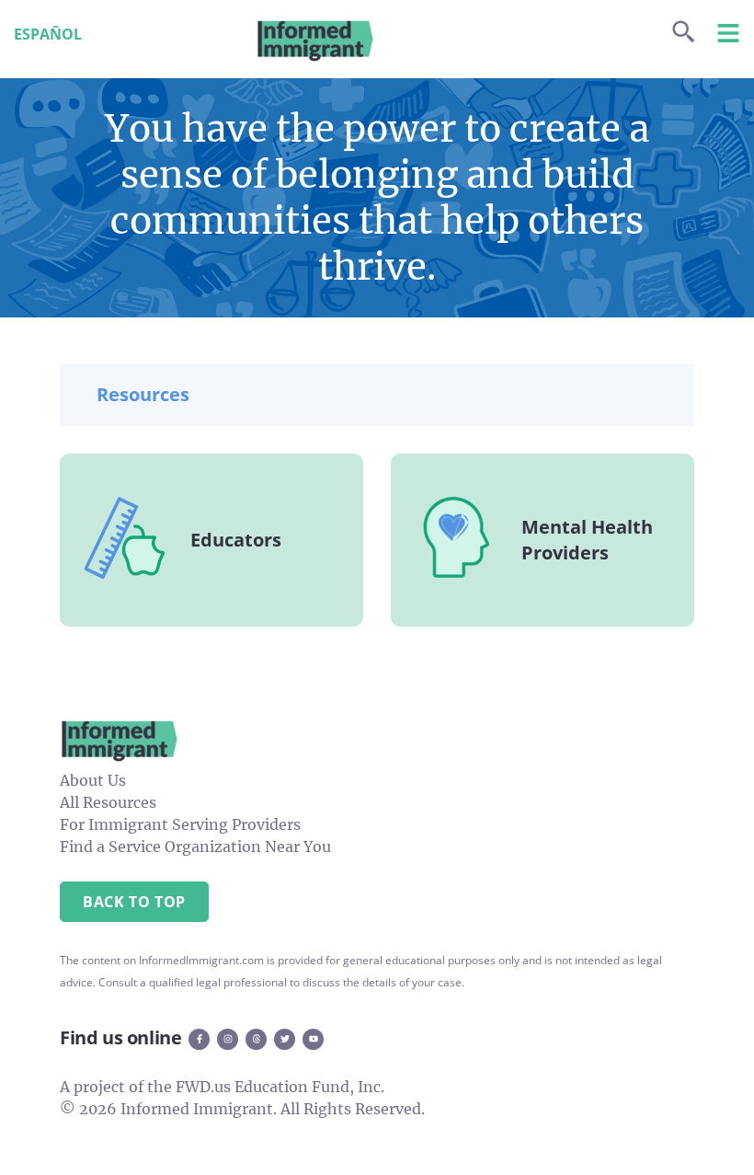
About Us (93, 780)
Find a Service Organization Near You (195, 846)
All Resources (108, 802)
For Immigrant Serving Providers (180, 824)
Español (48, 34)
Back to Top (134, 902)
